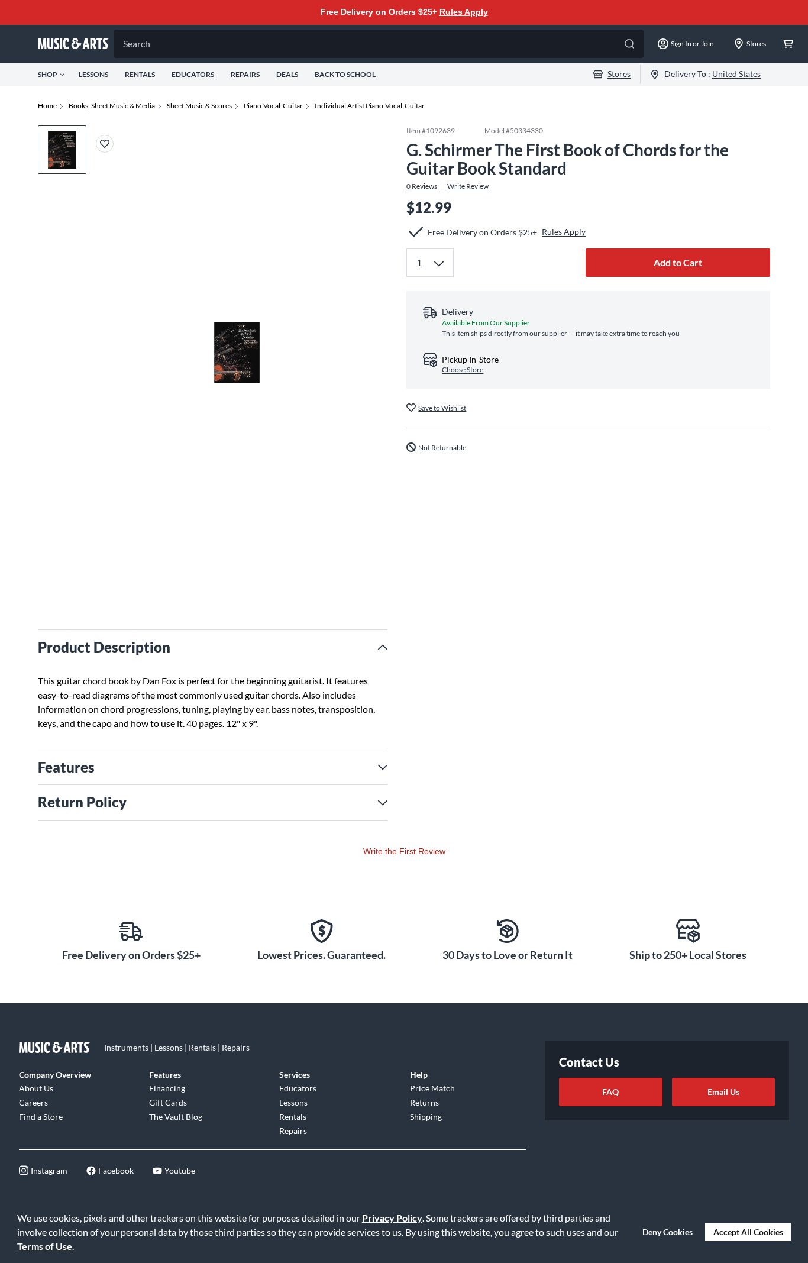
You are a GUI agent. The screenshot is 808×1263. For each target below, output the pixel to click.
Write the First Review (404, 851)
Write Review (468, 186)
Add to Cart (678, 262)
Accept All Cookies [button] (748, 1232)
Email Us (723, 1092)
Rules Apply (463, 12)
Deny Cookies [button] (667, 1232)
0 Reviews (421, 186)
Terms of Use (44, 1246)
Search (136, 43)
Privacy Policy (392, 1217)
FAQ (610, 1092)
